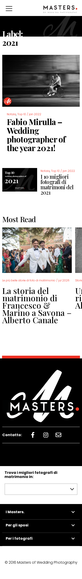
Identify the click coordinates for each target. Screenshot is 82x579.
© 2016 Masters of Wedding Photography (41, 562)
